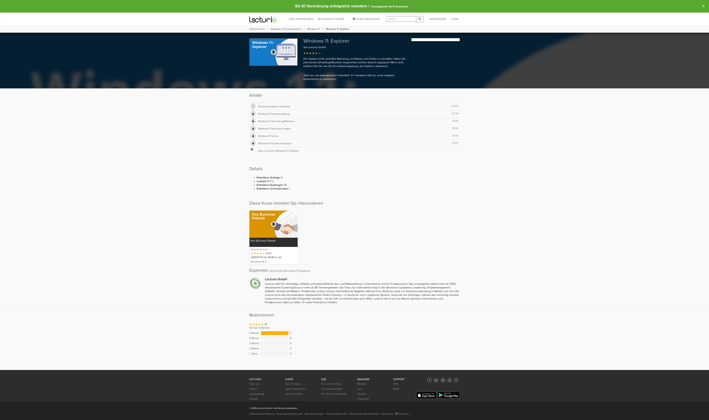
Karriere (361, 393)
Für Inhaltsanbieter (332, 388)
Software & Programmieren (286, 29)
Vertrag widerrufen (337, 413)
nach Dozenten (294, 393)
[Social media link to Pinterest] (443, 380)
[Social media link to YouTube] (449, 380)
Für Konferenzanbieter (334, 393)
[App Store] (426, 395)
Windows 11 (313, 29)
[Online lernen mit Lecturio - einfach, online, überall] (263, 19)
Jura (359, 388)
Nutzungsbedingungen (289, 413)
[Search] (419, 19)
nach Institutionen (295, 388)
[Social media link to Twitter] (436, 380)
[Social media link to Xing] (456, 380)
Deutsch (403, 413)
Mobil (396, 388)
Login (454, 19)
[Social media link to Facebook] (429, 380)
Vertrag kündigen (314, 413)
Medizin (361, 383)
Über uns (254, 383)
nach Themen (293, 383)
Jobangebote (256, 393)
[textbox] (401, 19)
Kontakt (253, 398)
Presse (253, 388)
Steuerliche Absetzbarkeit (364, 413)
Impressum (387, 413)
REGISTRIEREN (437, 19)
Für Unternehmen (331, 383)
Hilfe (395, 383)
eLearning (363, 398)
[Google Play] (448, 395)
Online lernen (257, 29)
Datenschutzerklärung (262, 413)
